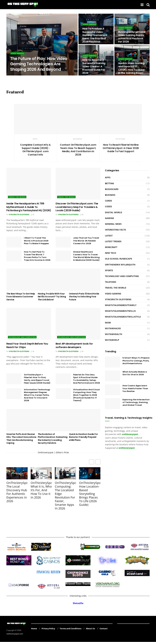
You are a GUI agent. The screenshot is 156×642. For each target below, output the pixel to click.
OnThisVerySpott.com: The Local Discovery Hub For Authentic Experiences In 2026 (17, 492)
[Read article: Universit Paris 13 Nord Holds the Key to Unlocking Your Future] (84, 279)
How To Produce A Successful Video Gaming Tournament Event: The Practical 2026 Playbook (95, 35)
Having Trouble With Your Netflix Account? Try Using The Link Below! (52, 296)
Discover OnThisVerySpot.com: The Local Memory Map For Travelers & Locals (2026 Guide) (77, 207)
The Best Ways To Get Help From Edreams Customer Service (20, 296)
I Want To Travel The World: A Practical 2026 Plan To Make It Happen (36, 240)
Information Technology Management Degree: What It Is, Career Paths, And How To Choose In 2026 (37, 395)
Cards (108, 200)
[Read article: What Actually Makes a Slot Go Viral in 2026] (112, 376)
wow (108, 322)
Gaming (109, 218)
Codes (108, 206)
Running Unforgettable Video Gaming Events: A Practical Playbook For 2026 (131, 37)
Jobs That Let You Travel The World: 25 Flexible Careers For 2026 (86, 240)
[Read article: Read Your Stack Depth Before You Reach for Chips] (28, 324)
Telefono (120, 139)
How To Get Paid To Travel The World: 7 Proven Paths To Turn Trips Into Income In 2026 (37, 256)
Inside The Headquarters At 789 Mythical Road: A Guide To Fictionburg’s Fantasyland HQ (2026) (28, 207)
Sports (109, 270)
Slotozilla (78, 603)
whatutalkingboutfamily (120, 305)
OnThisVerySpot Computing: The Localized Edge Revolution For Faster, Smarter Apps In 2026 (65, 495)
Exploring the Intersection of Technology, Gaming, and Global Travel (136, 402)
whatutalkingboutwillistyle (123, 316)
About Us (90, 628)
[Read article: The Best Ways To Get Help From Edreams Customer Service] (22, 279)
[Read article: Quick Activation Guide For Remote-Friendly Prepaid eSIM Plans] (84, 420)
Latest (109, 235)
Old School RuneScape (118, 258)
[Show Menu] (142, 4)
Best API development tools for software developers (74, 345)
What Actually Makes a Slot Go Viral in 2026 (134, 373)
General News (113, 223)
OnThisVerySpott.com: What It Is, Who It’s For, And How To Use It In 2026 (41, 490)
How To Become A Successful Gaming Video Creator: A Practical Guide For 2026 (94, 66)
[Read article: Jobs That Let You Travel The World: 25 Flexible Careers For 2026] (63, 242)
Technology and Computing (22, 337)
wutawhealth (113, 334)
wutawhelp (112, 339)
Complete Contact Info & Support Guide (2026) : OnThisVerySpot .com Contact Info (35, 149)
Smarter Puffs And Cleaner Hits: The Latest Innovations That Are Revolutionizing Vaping (21, 439)
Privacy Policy (48, 628)
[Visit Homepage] (22, 5)
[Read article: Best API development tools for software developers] (78, 324)
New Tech (110, 252)
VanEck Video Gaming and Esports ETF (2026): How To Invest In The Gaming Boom (131, 68)
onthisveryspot (127, 447)
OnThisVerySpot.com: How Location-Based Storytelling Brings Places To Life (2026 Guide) (89, 494)
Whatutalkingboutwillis (120, 310)
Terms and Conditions (70, 628)
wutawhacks (113, 328)
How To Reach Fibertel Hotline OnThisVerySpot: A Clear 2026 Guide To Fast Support (121, 148)
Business (77, 139)
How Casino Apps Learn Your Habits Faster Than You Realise (135, 388)
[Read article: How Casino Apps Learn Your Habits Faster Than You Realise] (112, 389)
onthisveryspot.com (14, 633)
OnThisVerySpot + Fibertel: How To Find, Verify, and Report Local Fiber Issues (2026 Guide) (37, 378)
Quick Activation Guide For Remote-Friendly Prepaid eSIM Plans (83, 437)
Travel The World (17, 197)
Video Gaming (17, 53)
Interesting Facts (115, 229)
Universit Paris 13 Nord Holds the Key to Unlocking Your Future (84, 296)
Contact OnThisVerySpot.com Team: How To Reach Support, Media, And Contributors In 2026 (78, 149)
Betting (109, 183)
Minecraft (111, 247)
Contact (104, 628)
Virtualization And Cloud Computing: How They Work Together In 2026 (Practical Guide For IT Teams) (86, 395)
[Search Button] (148, 4)
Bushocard (111, 189)
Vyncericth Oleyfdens (19, 214)
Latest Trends (113, 241)
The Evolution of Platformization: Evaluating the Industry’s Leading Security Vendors (52, 439)
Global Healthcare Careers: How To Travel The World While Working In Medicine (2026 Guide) (86, 256)
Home (34, 628)
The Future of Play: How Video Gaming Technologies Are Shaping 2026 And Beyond (38, 64)
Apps (35, 139)
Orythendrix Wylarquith (24, 75)
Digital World (113, 212)
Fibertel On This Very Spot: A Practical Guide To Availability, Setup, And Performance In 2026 (86, 378)
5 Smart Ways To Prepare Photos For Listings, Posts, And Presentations (135, 360)
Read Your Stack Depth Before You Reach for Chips (27, 345)
